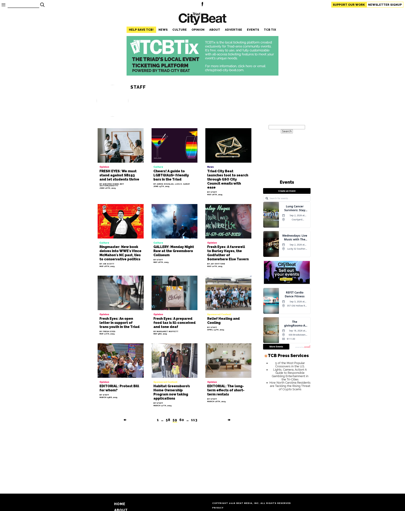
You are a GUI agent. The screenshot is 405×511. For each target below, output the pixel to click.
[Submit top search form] (42, 5)
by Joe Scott (107, 264)
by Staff (212, 192)
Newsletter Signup (385, 4)
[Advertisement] (287, 441)
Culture (179, 29)
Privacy (218, 508)
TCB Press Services (288, 355)
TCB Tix (270, 29)
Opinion (198, 29)
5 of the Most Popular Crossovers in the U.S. (290, 364)
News (163, 29)
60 (181, 420)
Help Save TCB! (141, 29)
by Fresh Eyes (107, 332)
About (214, 29)
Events (253, 29)
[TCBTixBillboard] (202, 74)
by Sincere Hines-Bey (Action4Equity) (112, 185)
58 (168, 420)
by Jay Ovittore (216, 264)
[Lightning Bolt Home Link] (202, 5)
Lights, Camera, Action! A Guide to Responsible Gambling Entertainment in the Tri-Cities (290, 374)
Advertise (233, 29)
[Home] (202, 19)
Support (349, 4)
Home (119, 504)
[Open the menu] (3, 4)
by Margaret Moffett (165, 332)
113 (194, 420)
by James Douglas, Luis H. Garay (171, 184)
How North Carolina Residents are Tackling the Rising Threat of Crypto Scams (290, 386)
